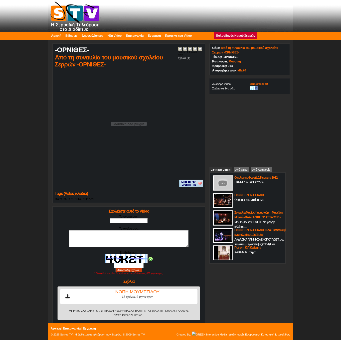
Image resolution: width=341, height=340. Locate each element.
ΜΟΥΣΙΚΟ (61, 198)
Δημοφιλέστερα (92, 35)
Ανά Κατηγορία (261, 169)
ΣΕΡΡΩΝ (88, 198)
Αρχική (56, 35)
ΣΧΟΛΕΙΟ (75, 198)
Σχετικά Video (220, 170)
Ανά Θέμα (241, 169)
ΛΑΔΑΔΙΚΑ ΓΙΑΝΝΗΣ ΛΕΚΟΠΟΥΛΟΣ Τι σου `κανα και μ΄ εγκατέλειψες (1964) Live (259, 242)
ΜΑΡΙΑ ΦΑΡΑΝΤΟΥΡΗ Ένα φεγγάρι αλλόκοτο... (254, 224)
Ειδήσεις (71, 35)
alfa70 (241, 70)
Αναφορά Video (221, 83)
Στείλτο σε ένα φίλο (223, 88)
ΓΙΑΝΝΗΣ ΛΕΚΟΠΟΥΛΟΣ (249, 182)
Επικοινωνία (135, 35)
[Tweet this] (252, 88)
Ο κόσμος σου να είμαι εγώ (249, 200)
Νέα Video (115, 35)
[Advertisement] (249, 128)
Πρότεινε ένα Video (178, 35)
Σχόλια (182, 57)
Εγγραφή (154, 35)
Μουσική (235, 61)
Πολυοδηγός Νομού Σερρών (235, 35)
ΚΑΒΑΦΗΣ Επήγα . (245, 252)
